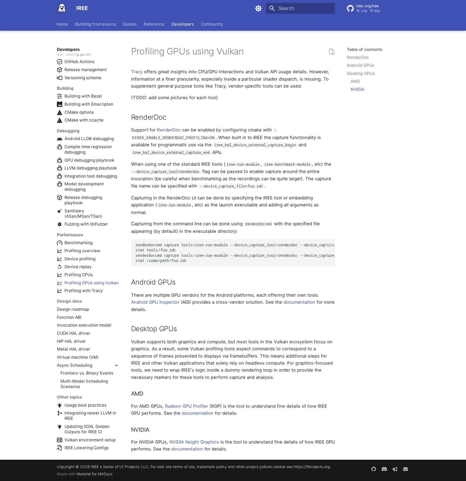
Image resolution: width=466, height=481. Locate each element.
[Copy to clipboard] (329, 244)
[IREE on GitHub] (373, 469)
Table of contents (364, 49)
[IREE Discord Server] (384, 469)
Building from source (95, 23)
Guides (130, 23)
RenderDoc (169, 130)
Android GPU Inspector (155, 302)
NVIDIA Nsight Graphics (194, 442)
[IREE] (61, 8)
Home (62, 23)
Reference (154, 23)
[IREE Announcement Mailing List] (395, 469)
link (249, 53)
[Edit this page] (331, 51)
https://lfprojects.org (312, 466)
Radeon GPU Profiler (186, 406)
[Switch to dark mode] (259, 8)
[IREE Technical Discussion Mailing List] (405, 469)
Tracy (137, 71)
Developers (183, 23)
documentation (299, 302)
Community (212, 23)
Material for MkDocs (94, 474)
